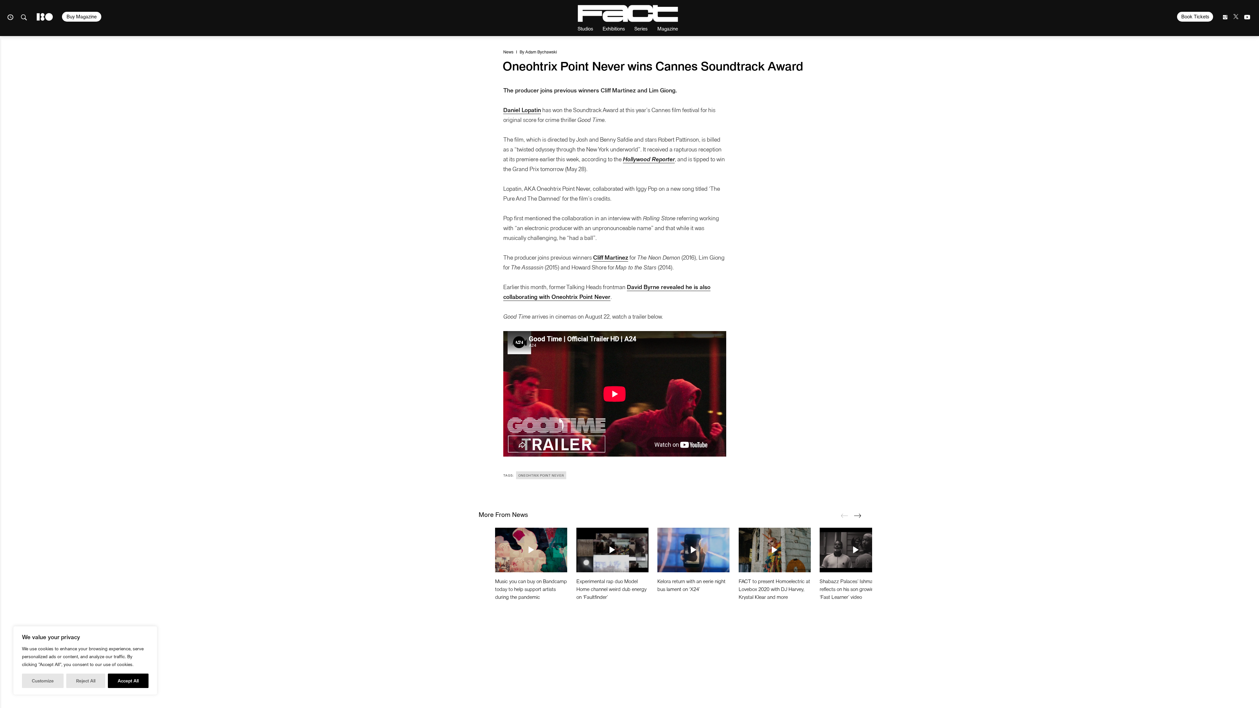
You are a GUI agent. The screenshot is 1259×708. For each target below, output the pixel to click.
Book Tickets (1195, 16)
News (508, 51)
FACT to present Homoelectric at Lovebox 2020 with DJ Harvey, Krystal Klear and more (774, 589)
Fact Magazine (627, 13)
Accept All (128, 680)
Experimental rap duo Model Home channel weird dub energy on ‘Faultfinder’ (611, 589)
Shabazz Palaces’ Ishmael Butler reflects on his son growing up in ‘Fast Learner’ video (855, 589)
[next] (857, 515)
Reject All (85, 680)
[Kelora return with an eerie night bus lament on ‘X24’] (693, 550)
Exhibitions (614, 28)
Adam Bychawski (541, 51)
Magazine (667, 28)
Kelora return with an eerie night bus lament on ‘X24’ (691, 585)
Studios (585, 28)
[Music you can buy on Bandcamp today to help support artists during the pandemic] (531, 550)
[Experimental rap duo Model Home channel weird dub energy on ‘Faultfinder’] (612, 550)
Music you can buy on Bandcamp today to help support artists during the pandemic (531, 589)
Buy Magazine (82, 16)
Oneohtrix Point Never (541, 475)
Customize (43, 680)
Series (641, 28)
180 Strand (45, 17)
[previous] (844, 515)
